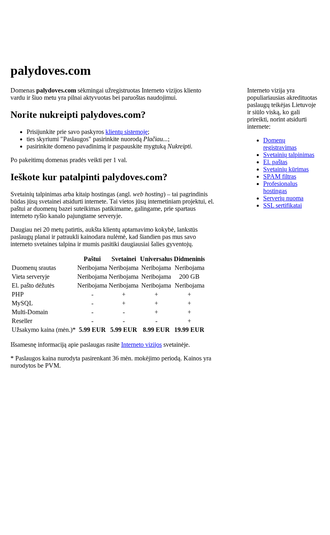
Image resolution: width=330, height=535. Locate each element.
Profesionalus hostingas (280, 187)
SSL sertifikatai (282, 205)
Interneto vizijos (141, 344)
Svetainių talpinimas (288, 154)
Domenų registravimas (280, 144)
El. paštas (275, 161)
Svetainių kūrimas (286, 169)
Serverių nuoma (283, 198)
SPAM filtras (279, 176)
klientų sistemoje (126, 131)
